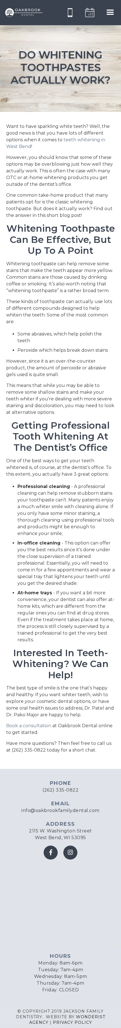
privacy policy (72, 1022)
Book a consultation (28, 725)
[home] (24, 12)
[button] (110, 12)
